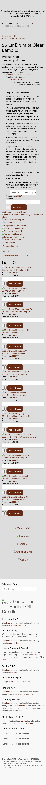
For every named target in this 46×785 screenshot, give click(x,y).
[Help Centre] (23, 535)
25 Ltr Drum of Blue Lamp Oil (14, 499)
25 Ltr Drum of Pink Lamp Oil (13, 353)
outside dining (15, 643)
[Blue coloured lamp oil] (12, 222)
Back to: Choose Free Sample (14, 38)
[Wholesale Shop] (23, 551)
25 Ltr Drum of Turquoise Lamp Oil (16, 311)
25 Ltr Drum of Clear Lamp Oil (14, 395)
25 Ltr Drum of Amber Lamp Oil (14, 478)
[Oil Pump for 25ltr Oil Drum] (14, 211)
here (26, 174)
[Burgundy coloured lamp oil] (14, 225)
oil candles (15, 681)
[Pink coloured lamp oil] (12, 231)
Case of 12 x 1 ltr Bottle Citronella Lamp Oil (19, 436)
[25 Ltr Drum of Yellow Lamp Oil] (15, 371)
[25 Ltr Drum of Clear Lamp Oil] (14, 392)
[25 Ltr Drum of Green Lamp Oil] (15, 454)
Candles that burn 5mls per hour (16, 738)
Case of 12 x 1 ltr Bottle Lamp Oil (15, 270)
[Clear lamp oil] (8, 242)
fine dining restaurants (24, 694)
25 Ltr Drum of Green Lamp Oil (14, 457)
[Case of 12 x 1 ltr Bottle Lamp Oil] (16, 267)
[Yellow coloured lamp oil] (12, 239)
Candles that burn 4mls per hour (16, 743)
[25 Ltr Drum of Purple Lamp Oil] (15, 329)
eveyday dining (21, 705)
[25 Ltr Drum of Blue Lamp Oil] (15, 496)
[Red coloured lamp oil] (12, 233)
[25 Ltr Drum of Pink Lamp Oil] (14, 350)
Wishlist (14, 79)
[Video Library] (23, 527)
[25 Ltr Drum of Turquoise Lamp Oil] (17, 308)
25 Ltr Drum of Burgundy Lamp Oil (16, 416)
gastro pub (16, 672)
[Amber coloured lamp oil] (13, 219)
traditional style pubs (17, 625)
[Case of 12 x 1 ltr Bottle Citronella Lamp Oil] (16, 434)
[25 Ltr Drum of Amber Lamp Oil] (15, 475)
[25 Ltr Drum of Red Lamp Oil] (14, 288)
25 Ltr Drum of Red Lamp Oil (13, 290)
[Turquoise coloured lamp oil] (14, 236)
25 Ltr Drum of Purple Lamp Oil (14, 332)
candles (23, 721)
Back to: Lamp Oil (9, 36)
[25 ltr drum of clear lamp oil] (23, 74)
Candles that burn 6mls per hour (16, 733)
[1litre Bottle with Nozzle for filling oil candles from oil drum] (23, 215)
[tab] (10, 255)
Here (4, 659)
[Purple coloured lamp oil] (13, 228)
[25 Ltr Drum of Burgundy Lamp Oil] (17, 413)
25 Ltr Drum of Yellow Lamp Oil (14, 374)
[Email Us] (23, 543)
